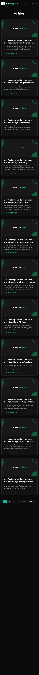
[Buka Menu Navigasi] (36, 4)
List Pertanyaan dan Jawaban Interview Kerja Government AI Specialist (18, 242)
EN (28, 4)
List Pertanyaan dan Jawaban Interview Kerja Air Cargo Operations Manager (18, 202)
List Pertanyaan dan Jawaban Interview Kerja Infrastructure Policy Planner (18, 362)
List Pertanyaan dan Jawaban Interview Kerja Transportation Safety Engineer (18, 481)
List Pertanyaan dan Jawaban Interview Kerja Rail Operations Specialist (19, 42)
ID (25, 4)
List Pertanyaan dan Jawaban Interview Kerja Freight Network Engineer (19, 82)
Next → (31, 501)
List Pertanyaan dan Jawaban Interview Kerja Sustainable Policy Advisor (18, 122)
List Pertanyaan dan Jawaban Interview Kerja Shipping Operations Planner (18, 162)
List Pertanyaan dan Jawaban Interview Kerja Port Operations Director (19, 401)
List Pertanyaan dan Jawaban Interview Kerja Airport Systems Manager (19, 282)
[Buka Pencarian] (33, 4)
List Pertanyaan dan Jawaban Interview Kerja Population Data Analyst (19, 441)
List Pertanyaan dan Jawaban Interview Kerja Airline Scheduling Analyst (18, 322)
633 (24, 501)
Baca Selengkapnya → (11, 53)
